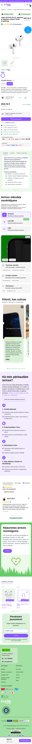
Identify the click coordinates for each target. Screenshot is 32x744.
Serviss (17, 674)
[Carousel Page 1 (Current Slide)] (12, 611)
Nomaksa (3, 682)
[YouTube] (23, 735)
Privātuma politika (10, 728)
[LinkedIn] (20, 735)
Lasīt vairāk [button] (5, 511)
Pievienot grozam (25, 740)
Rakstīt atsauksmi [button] (9, 492)
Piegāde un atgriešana (6, 672)
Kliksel (3, 587)
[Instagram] (17, 735)
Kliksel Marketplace (11, 725)
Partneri (18, 677)
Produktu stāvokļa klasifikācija (5, 678)
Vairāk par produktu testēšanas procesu (14, 399)
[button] (11, 24)
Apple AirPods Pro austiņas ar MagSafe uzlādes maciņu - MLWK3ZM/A (7, 604)
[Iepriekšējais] (29, 596)
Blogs (17, 680)
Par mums (18, 669)
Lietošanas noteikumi (21, 728)
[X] (12, 735)
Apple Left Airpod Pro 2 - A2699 (23, 604)
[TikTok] (15, 735)
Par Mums (7, 551)
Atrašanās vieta (19, 672)
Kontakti (3, 669)
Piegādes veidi (4, 674)
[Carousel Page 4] (17, 611)
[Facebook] (9, 735)
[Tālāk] (2, 596)
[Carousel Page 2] (14, 611)
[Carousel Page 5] (19, 611)
